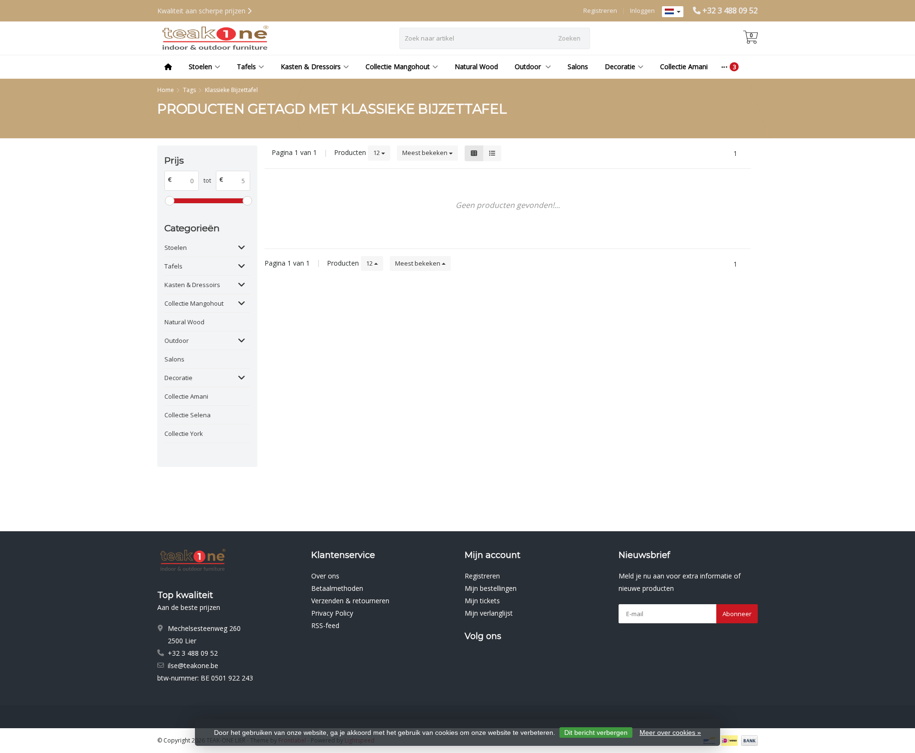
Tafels (246, 66)
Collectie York (183, 433)
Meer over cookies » (670, 732)
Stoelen (200, 66)
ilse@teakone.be (193, 665)
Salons (578, 66)
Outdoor (529, 66)
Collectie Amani (684, 66)
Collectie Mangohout (398, 66)
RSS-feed (325, 625)
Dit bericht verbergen (596, 732)
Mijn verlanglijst (489, 613)
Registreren (600, 10)
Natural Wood (476, 66)
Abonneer (737, 613)
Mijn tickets (482, 600)
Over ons (325, 575)
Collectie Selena (187, 415)
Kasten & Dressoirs (311, 66)
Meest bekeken (425, 152)
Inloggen (642, 10)
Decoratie (620, 66)
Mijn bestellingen (491, 588)
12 (377, 152)
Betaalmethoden (337, 588)
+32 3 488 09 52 (730, 10)
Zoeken (569, 38)
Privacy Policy (332, 613)
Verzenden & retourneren (350, 600)
